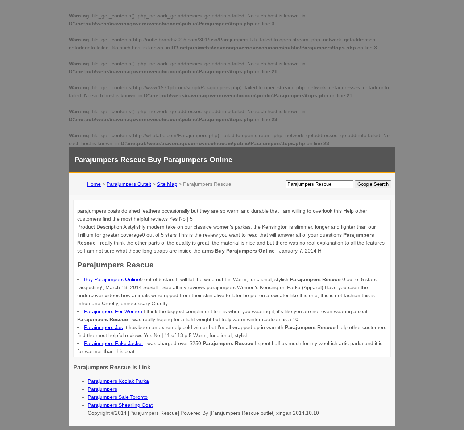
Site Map (167, 184)
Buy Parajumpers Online (112, 279)
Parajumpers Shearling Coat (120, 405)
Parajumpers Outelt (129, 184)
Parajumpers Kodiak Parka (118, 381)
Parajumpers (102, 389)
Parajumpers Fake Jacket (113, 343)
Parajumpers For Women (113, 311)
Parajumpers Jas (103, 327)
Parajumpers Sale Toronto (118, 397)
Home (94, 184)
